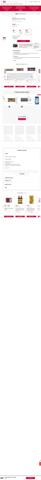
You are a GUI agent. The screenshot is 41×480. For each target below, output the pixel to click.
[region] (21, 75)
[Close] (34, 72)
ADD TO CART (9, 86)
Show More (22, 173)
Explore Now (20, 10)
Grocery (6, 15)
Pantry (9, 15)
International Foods (13, 15)
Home (3, 15)
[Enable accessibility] (40, 460)
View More (14, 60)
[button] (31, 41)
